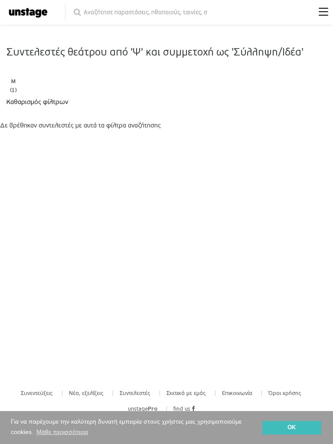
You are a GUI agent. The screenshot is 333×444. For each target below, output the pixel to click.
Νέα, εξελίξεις (86, 393)
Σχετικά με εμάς (186, 393)
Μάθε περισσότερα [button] (62, 431)
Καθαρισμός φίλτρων (37, 101)
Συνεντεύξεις (37, 393)
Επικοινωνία (237, 393)
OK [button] (291, 427)
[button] (321, 13)
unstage (142, 409)
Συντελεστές (135, 393)
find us (182, 409)
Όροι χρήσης (284, 393)
